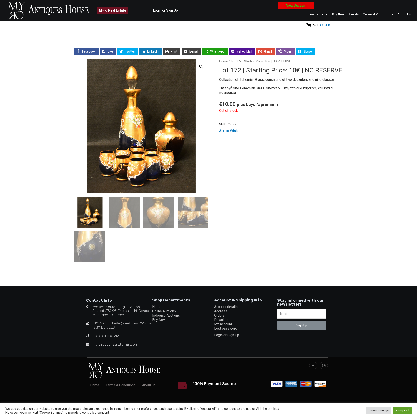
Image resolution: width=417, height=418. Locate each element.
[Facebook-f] (313, 365)
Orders (219, 315)
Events (354, 14)
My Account (223, 324)
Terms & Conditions (378, 14)
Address (220, 311)
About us (404, 14)
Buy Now (338, 14)
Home (223, 61)
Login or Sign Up (165, 10)
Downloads (222, 320)
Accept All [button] (402, 410)
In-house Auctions (166, 315)
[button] (112, 10)
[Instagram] (324, 365)
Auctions (316, 14)
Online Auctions (164, 311)
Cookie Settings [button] (379, 410)
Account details (226, 307)
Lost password (225, 328)
